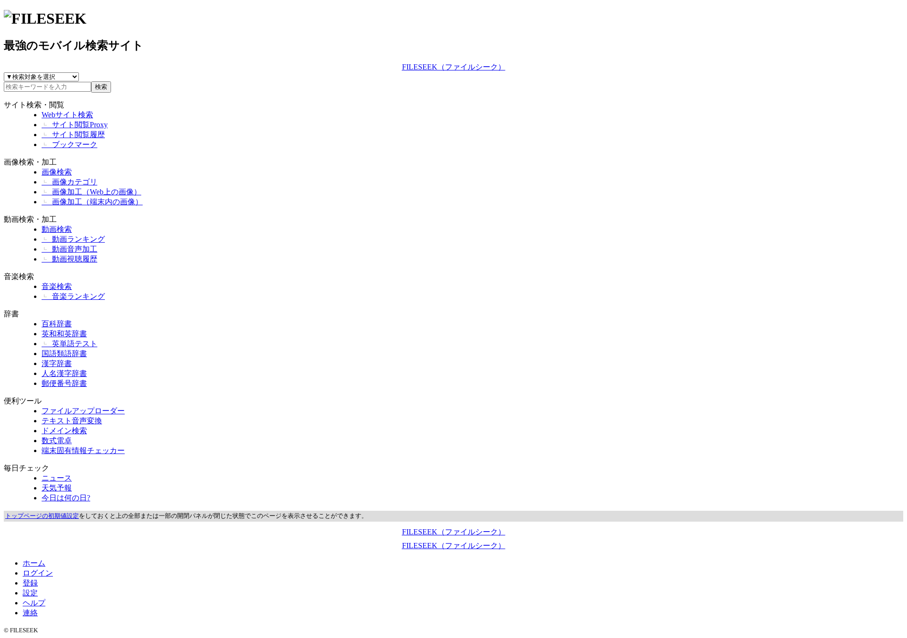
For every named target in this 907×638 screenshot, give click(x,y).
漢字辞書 (57, 363)
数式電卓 (57, 441)
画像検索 (57, 172)
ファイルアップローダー (83, 411)
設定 (30, 593)
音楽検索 (19, 276)
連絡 (30, 613)
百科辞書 (57, 324)
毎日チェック (26, 468)
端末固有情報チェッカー (83, 450)
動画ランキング (73, 239)
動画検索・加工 (30, 219)
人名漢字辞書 (64, 373)
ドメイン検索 (64, 431)
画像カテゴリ (69, 182)
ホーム (34, 563)
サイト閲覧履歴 (73, 135)
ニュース (57, 478)
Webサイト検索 (67, 115)
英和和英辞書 (64, 334)
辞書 (11, 314)
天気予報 (57, 488)
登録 (30, 583)
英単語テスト (69, 344)
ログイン (38, 573)
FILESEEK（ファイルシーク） (453, 67)
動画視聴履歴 (69, 259)
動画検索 (57, 229)
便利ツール (23, 401)
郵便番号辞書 (64, 383)
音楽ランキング (73, 296)
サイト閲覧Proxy (75, 125)
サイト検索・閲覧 (34, 105)
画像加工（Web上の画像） (91, 192)
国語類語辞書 (64, 354)
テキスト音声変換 (72, 421)
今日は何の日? (66, 498)
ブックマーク (69, 144)
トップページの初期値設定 (42, 516)
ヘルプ (34, 603)
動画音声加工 (69, 249)
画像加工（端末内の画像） (92, 202)
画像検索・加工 (30, 162)
